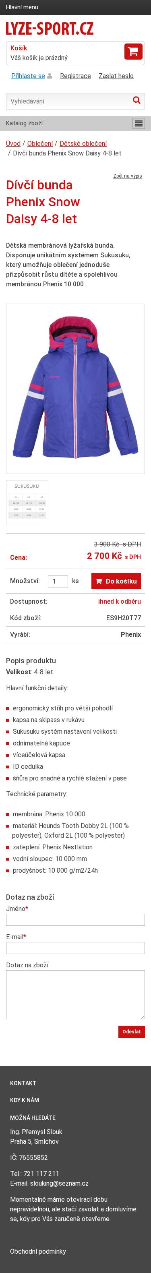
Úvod (13, 143)
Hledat (137, 99)
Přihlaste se (28, 76)
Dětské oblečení (83, 143)
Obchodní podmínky (38, 1251)
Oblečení (40, 143)
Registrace (75, 76)
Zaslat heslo (116, 76)
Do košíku (121, 581)
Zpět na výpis (127, 176)
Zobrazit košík (133, 51)
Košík (18, 48)
